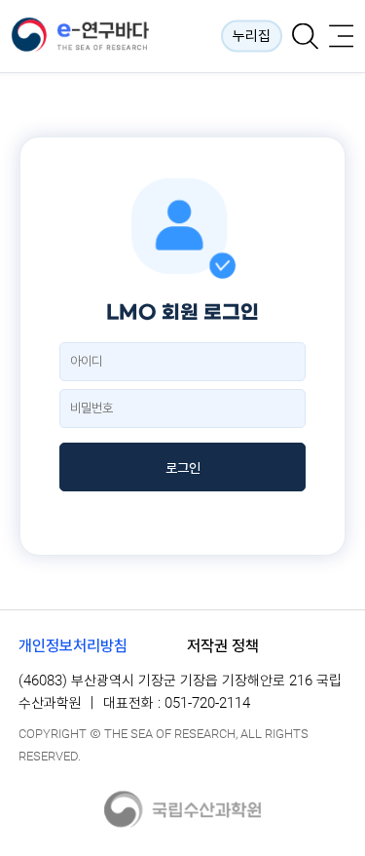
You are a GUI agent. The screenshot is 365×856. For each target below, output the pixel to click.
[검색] (305, 36)
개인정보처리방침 (73, 646)
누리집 (252, 36)
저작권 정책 (223, 646)
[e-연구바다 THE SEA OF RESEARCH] (96, 36)
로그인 (183, 468)
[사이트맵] (341, 36)
